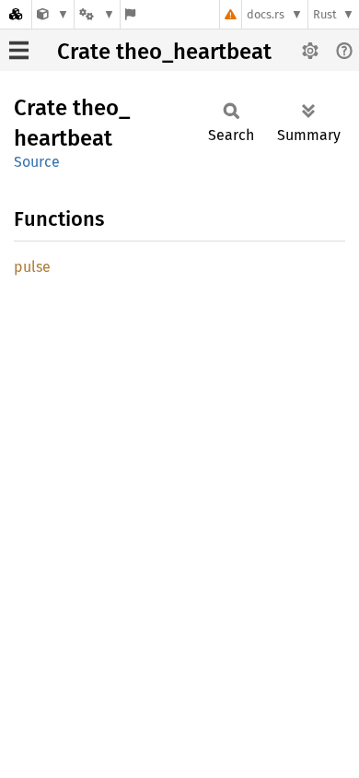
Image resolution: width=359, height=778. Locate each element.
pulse (32, 267)
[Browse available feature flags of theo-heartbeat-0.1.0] (130, 14)
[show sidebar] (19, 50)
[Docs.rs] (15, 14)
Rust (325, 14)
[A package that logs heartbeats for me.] (53, 14)
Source (37, 162)
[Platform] (97, 14)
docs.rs (265, 14)
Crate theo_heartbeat (164, 52)
